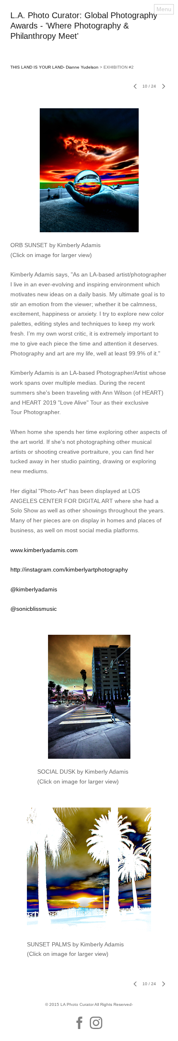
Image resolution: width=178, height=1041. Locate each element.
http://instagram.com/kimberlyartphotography (69, 569)
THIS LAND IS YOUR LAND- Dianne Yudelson (54, 67)
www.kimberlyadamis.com (44, 550)
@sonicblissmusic (33, 608)
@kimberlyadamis (33, 589)
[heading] (89, 36)
